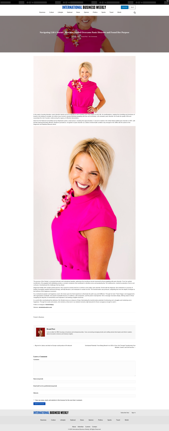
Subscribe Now (125, 412)
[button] (125, 7)
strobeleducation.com (45, 307)
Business (41, 317)
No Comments (93, 36)
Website (35, 393)
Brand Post (84, 36)
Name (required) (38, 379)
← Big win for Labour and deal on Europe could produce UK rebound (52, 345)
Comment (36, 359)
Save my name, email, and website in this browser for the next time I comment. (58, 400)
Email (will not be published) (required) (45, 386)
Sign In (134, 412)
